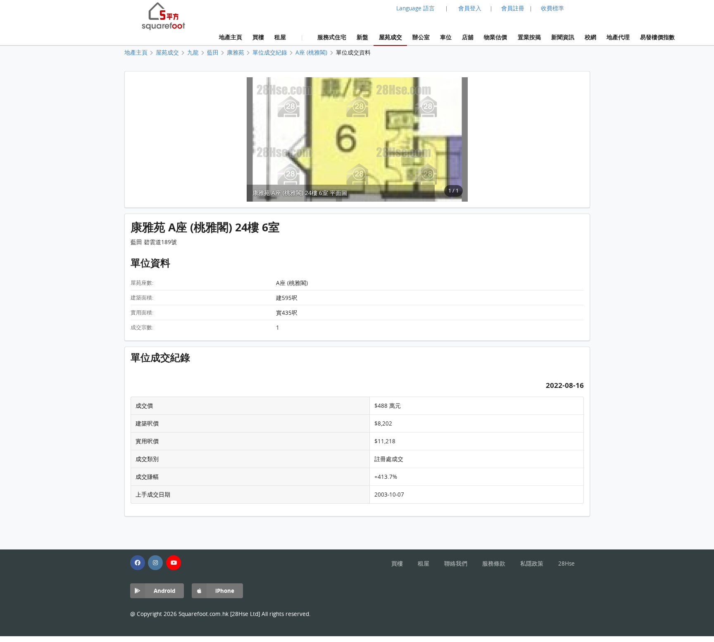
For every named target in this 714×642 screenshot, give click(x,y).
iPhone (224, 590)
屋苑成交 (390, 37)
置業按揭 (529, 37)
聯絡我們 (455, 563)
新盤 (362, 37)
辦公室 (421, 37)
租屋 (280, 37)
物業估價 (495, 37)
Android (164, 590)
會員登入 (469, 8)
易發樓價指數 (657, 37)
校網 (590, 37)
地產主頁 (230, 37)
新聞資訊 (562, 37)
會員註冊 (512, 8)
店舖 (468, 37)
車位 (446, 37)
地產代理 (618, 37)
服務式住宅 (331, 37)
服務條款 (493, 563)
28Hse (566, 563)
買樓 (258, 37)
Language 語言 (415, 8)
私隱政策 (531, 563)
